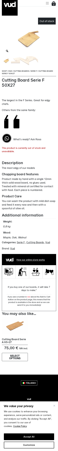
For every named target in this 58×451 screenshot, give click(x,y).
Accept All (29, 436)
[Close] (54, 405)
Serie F (34, 71)
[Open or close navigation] (47, 3)
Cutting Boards (21, 71)
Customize (29, 445)
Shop (4, 71)
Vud (10, 71)
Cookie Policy (20, 426)
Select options (15, 357)
